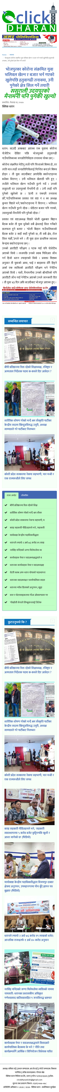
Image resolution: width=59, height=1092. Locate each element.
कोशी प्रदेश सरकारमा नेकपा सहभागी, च (27, 520)
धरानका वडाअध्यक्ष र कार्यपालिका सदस (27, 580)
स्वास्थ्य (12, 54)
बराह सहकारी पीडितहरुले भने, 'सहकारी (27, 528)
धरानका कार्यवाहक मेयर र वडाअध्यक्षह (27, 565)
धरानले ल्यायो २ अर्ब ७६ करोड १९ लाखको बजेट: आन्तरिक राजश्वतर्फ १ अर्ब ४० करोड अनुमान (29, 938)
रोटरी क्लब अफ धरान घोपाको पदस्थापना (27, 572)
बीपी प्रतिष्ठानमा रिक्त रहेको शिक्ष (23, 505)
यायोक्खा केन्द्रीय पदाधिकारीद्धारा (24, 535)
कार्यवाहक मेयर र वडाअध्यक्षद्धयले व (26, 558)
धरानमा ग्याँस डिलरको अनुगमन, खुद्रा (26, 587)
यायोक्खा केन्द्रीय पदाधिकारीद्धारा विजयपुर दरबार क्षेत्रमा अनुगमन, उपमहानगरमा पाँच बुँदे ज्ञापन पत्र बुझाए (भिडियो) (28, 886)
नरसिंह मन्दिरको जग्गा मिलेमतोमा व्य (26, 550)
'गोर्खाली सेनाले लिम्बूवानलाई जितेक (26, 602)
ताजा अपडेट (11, 495)
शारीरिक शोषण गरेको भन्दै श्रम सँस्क (26, 513)
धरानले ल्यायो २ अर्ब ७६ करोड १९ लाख (27, 543)
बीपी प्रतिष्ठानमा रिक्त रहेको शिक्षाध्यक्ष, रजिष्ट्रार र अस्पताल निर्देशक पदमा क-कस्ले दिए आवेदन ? (28, 369)
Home (4, 54)
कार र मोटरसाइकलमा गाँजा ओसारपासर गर (29, 595)
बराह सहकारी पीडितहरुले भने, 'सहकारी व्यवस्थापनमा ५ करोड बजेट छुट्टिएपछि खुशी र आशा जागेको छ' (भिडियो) (27, 833)
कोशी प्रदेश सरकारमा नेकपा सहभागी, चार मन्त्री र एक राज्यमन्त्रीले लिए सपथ (29, 476)
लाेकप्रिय (24, 495)
